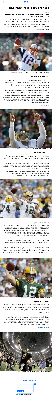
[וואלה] (26, 1)
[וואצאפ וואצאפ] (6, 1)
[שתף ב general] (4, 2)
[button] (45, 1)
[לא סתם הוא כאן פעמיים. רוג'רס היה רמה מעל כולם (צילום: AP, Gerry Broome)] (26, 278)
